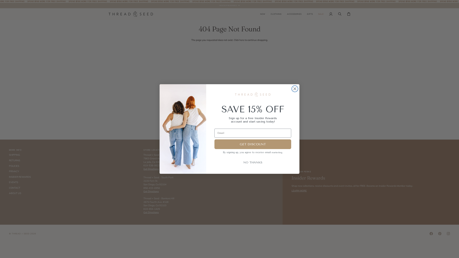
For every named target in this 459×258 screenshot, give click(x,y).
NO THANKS (252, 162)
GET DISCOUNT (253, 144)
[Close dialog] (295, 89)
